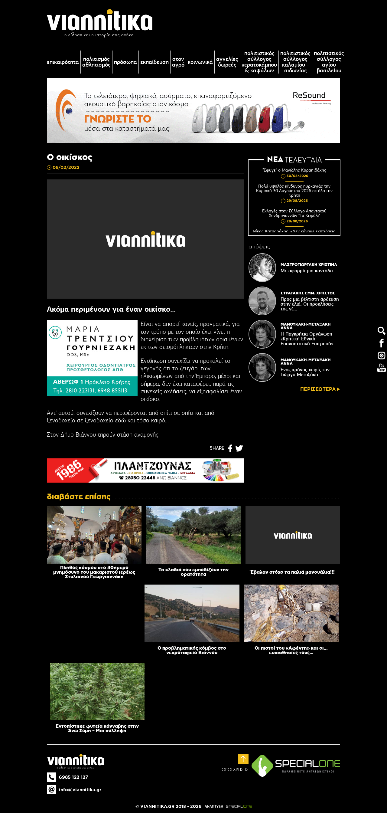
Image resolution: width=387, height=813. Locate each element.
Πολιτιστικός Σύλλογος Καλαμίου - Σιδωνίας (295, 62)
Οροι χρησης (235, 770)
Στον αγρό (178, 62)
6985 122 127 (73, 777)
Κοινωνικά (200, 62)
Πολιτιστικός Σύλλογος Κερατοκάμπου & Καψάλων (259, 62)
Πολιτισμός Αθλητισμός (96, 62)
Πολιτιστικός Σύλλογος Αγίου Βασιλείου (329, 62)
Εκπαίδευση (154, 62)
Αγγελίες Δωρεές (227, 62)
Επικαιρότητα (63, 62)
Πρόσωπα (125, 62)
